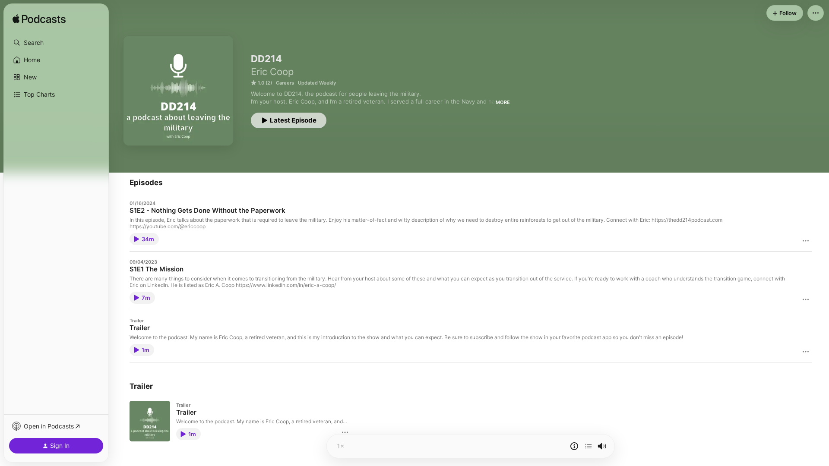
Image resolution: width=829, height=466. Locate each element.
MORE (503, 102)
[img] (39, 19)
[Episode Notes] (574, 446)
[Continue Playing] (588, 446)
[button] (56, 42)
